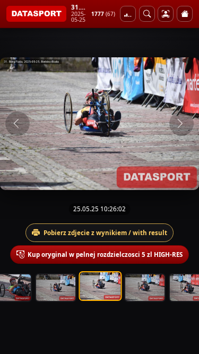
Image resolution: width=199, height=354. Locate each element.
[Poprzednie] (17, 123)
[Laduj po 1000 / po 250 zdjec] (128, 14)
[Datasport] (36, 14)
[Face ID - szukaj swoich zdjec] (147, 14)
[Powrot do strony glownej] (185, 14)
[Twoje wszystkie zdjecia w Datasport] (166, 14)
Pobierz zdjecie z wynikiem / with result (105, 233)
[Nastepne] (181, 123)
